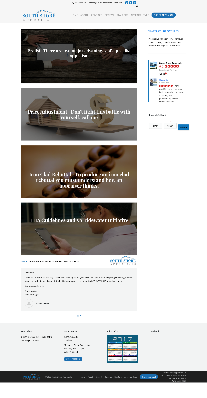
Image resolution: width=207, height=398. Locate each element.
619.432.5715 (71, 337)
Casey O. (163, 80)
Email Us (68, 340)
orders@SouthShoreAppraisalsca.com (105, 2)
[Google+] (134, 2)
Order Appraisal (73, 358)
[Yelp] (126, 2)
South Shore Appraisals (40, 261)
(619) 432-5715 (80, 2)
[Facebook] (130, 2)
